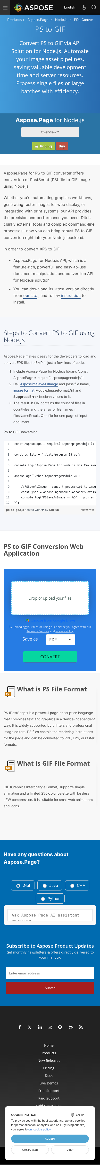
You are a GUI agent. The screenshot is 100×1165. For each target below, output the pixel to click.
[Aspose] (34, 7)
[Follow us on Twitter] (30, 1027)
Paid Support (48, 1098)
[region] (50, 473)
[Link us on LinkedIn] (40, 1027)
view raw (87, 510)
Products (14, 20)
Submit (50, 988)
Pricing (45, 146)
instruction (71, 295)
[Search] (94, 7)
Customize (30, 1149)
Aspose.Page (37, 20)
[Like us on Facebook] (20, 1027)
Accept (50, 1138)
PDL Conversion (86, 20)
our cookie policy (39, 1129)
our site (30, 295)
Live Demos (49, 1083)
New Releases (49, 1060)
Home (49, 1045)
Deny (70, 1149)
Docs (49, 1075)
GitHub (54, 510)
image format (23, 390)
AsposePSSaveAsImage (39, 384)
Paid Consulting (49, 1105)
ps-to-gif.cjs (15, 510)
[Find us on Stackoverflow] (50, 1027)
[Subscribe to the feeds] (81, 1027)
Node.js (61, 20)
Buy (62, 146)
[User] (84, 7)
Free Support (48, 1090)
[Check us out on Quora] (61, 1027)
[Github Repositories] (71, 1027)
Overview (49, 132)
